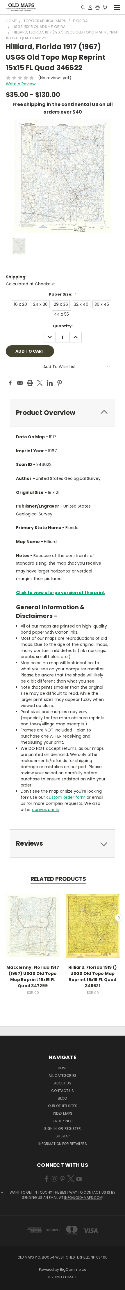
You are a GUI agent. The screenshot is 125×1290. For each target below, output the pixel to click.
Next (118, 917)
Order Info (62, 1120)
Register (73, 1128)
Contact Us (62, 1090)
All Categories (62, 1075)
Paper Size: (62, 294)
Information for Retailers (62, 1143)
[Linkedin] (50, 383)
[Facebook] (10, 383)
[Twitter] (40, 383)
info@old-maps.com (83, 1197)
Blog (62, 1098)
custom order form (65, 797)
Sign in (51, 1128)
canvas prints (45, 809)
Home (62, 1067)
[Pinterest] (60, 383)
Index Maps (62, 1113)
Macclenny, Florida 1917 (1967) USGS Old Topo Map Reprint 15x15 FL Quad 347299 (32, 976)
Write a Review (20, 84)
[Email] (20, 383)
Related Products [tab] (58, 879)
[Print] (30, 383)
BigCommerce (73, 1269)
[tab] (62, 413)
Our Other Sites (62, 1105)
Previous (6, 917)
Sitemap (62, 1136)
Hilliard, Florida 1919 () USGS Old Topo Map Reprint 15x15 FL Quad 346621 (92, 976)
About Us (62, 1083)
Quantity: (63, 326)
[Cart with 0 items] (105, 7)
